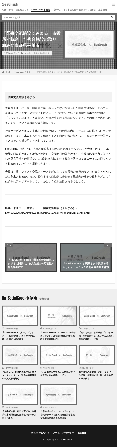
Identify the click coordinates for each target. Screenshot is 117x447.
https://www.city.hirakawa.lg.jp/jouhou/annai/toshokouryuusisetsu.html (48, 212)
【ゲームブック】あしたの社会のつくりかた (74, 9)
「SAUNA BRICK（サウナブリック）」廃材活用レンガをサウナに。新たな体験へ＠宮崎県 (19, 335)
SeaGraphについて (40, 432)
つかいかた (7, 9)
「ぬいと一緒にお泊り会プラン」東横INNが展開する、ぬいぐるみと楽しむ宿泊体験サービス (97, 335)
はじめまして (22, 9)
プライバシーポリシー (63, 432)
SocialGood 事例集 (40, 9)
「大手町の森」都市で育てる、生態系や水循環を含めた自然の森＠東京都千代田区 (19, 414)
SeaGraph (67, 439)
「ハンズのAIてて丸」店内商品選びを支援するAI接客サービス (57, 373)
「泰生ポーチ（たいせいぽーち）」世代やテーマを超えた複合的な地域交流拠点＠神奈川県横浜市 (57, 414)
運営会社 (102, 9)
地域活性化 (44, 53)
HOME (7, 72)
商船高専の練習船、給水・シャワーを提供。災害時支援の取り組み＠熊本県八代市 (96, 375)
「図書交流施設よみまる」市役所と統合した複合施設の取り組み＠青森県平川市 (68, 72)
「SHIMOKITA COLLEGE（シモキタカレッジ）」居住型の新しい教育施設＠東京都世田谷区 (58, 335)
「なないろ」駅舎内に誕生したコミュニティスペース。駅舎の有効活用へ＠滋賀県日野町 (19, 375)
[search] (112, 17)
